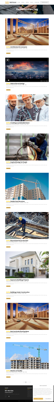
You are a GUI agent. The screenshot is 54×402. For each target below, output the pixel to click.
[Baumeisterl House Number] (27, 225)
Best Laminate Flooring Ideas (19, 331)
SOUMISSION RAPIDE (45, 2)
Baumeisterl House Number (19, 241)
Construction (13, 124)
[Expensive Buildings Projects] (27, 264)
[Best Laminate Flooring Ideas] (27, 316)
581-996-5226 (9, 391)
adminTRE (16, 48)
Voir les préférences (48, 398)
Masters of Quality (16, 371)
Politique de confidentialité (43, 400)
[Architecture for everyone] (27, 31)
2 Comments (20, 48)
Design (12, 84)
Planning (12, 332)
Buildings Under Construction (20, 292)
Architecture (13, 202)
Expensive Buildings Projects (19, 280)
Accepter (38, 398)
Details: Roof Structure (17, 201)
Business (13, 48)
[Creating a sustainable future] (27, 107)
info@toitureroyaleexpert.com (9, 392)
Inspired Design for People (18, 162)
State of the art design (17, 84)
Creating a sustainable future (19, 123)
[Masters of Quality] (27, 355)
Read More (8, 53)
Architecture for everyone (18, 47)
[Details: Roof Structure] (27, 186)
